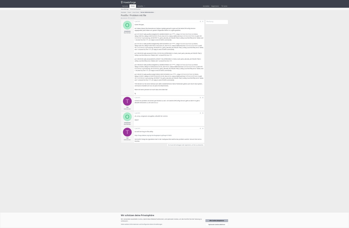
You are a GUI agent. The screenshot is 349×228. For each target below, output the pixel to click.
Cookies (140, 219)
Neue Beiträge (125, 9)
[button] (144, 6)
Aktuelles (140, 6)
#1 (202, 21)
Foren (133, 6)
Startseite (125, 6)
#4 (202, 128)
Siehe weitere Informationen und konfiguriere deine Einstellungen (141, 224)
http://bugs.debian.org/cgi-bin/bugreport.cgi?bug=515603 (153, 135)
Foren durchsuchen (135, 9)
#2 (202, 97)
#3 (202, 113)
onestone (124, 18)
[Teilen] (200, 21)
